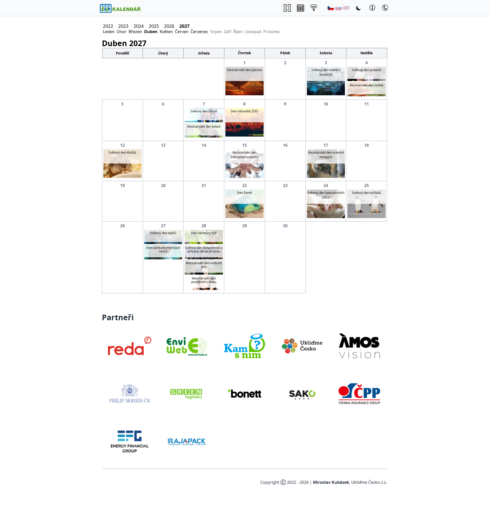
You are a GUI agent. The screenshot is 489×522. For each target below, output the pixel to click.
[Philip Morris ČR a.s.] (129, 393)
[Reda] (129, 346)
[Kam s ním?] (244, 346)
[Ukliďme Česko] (302, 346)
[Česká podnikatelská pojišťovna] (359, 393)
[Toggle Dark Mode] (359, 8)
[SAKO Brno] (302, 393)
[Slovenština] (338, 8)
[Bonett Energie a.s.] (244, 393)
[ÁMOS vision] (359, 346)
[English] (346, 8)
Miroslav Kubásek (331, 482)
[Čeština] (331, 8)
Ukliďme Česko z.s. (369, 482)
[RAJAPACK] (187, 441)
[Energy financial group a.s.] (129, 441)
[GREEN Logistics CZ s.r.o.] (187, 393)
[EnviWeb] (187, 346)
